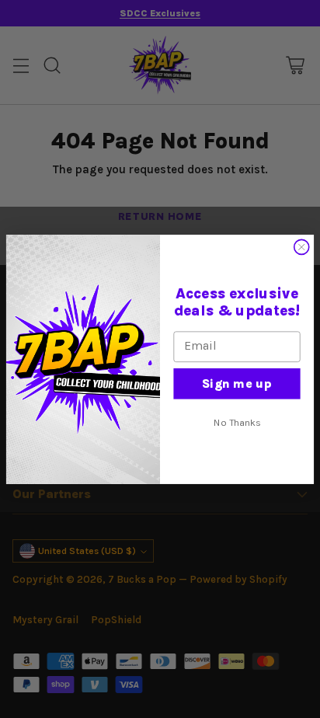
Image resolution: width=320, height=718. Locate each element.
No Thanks (237, 422)
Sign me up (237, 382)
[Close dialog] (301, 246)
